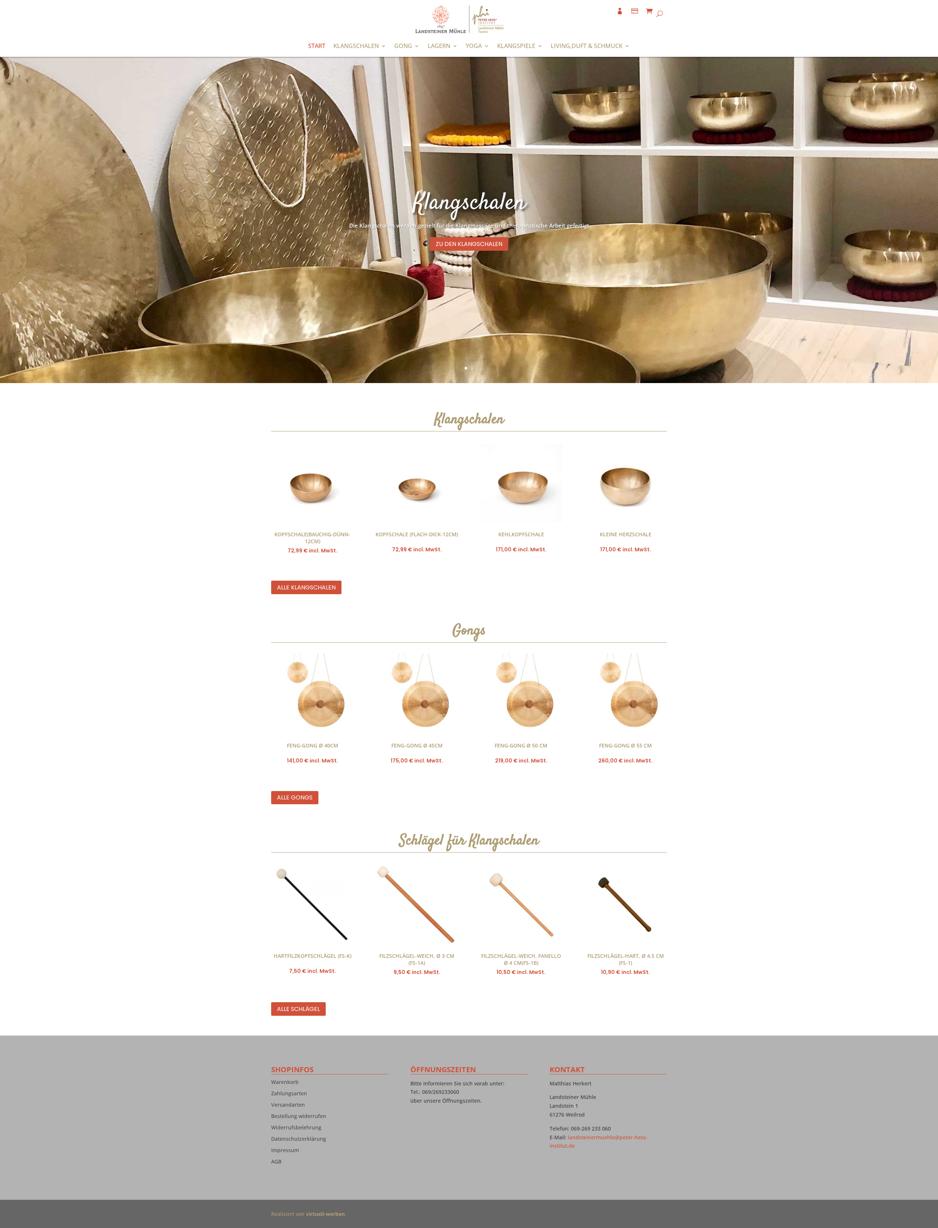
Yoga (474, 46)
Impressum (285, 1151)
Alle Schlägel (298, 1009)
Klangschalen (356, 46)
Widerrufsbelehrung (296, 1129)
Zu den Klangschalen (469, 244)
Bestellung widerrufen (298, 1117)
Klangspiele (516, 46)
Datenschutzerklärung (298, 1140)
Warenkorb (285, 1083)
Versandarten (288, 1106)
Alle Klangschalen (306, 587)
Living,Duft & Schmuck (587, 46)
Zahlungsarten (289, 1094)
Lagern (439, 46)
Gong (403, 46)
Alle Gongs (295, 797)
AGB (276, 1163)
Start (316, 46)
